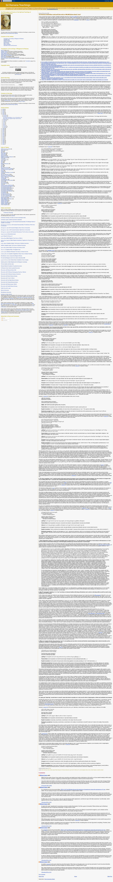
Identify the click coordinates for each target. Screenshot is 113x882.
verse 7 (102, 464)
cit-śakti (2, 158)
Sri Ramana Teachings (18, 5)
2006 (3, 144)
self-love (2, 181)
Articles (13, 96)
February (5, 126)
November (5, 116)
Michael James (43, 775)
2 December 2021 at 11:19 (46, 872)
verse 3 (60, 647)
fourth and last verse (49, 704)
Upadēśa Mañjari (4, 199)
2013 (3, 136)
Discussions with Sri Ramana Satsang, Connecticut (11, 274)
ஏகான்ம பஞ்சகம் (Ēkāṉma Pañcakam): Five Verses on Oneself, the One (14, 251)
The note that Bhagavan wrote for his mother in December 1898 (13, 257)
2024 (3, 110)
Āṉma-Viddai (50, 769)
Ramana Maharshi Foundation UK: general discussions (11, 266)
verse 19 (90, 332)
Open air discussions (5, 290)
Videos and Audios (7, 44)
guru (2, 166)
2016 (3, 133)
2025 (3, 109)
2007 (3, 142)
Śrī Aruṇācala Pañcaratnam (6, 190)
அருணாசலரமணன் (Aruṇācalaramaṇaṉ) (8, 234)
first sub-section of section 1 (105, 544)
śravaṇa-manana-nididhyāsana (6, 185)
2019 (3, 129)
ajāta (2, 151)
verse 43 (45, 707)
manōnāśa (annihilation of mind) (7, 172)
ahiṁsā (2, 150)
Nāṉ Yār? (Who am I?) (75, 769)
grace (2, 165)
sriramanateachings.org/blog (12, 33)
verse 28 (68, 744)
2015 (3, 134)
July (4, 121)
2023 (3, 111)
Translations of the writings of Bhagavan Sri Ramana (14, 38)
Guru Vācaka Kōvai (4, 167)
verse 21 (52, 510)
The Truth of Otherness (5, 195)
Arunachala (3, 154)
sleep (2, 184)
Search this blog (7, 40)
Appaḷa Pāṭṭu (55, 769)
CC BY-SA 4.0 (18, 74)
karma (2, 170)
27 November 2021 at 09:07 (46, 785)
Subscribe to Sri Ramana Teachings (24, 297)
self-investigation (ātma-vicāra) (85, 769)
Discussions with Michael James (7, 303)
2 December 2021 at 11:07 (46, 860)
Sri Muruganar (3, 191)
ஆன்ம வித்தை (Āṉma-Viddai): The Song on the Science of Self (13, 247)
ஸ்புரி (54, 488)
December (5, 115)
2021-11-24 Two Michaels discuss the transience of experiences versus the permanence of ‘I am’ (83, 789)
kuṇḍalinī (2, 171)
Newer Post (41, 876)
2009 (3, 140)
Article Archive (6, 42)
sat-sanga (3, 178)
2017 (3, 132)
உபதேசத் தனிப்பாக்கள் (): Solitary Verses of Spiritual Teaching (16, 253)
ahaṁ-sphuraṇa (44, 769)
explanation (76, 19)
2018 (3, 131)
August (4, 120)
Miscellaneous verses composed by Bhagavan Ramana (11, 255)
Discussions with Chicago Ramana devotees (9, 282)
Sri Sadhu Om (3, 192)
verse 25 (60, 203)
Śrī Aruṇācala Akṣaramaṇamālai (7, 186)
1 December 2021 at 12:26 (46, 802)
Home (75, 876)
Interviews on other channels (6, 294)
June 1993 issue (91, 613)
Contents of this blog (7, 41)
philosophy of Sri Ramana (6, 175)
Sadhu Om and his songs (6, 288)
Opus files (15, 304)
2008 (3, 141)
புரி (67, 488)
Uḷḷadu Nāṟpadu (94, 769)
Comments (4, 320)
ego (70, 769)
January (4, 127)
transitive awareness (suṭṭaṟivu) (7, 196)
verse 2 (87, 19)
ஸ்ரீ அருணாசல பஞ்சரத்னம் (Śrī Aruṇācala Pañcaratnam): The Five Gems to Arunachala (17, 231)
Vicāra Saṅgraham (4, 204)
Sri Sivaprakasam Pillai (5, 193)
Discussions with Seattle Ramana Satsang (9, 286)
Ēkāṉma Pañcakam (4, 163)
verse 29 (100, 632)
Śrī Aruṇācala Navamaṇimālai (6, 188)
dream (2, 160)
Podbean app (4, 311)
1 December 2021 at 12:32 (46, 826)
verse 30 (65, 324)
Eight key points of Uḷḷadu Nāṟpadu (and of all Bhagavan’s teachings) (14, 261)
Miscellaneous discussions (6, 292)
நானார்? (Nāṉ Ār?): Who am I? (6, 236)
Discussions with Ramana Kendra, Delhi (8, 270)
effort (2, 161)
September (5, 119)
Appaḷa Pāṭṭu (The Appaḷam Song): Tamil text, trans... (12, 118)
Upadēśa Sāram (4, 201)
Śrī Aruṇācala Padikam (5, 189)
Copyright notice (7, 39)
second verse (107, 323)
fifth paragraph (98, 595)
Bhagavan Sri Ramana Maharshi (63, 769)
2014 (3, 135)
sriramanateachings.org (52, 9)
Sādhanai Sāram (4, 177)
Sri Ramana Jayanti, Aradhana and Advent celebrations (11, 219)
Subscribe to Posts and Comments (10, 45)
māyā (2, 173)
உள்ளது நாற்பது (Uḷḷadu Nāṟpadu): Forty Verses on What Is (11, 238)
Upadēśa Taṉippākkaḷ (5, 202)
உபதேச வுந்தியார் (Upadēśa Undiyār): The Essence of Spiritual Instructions (15, 243)
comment (45, 829)
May (4, 124)
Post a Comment (42, 874)
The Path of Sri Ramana (5, 194)
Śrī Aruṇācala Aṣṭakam (5, 187)
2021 (3, 114)
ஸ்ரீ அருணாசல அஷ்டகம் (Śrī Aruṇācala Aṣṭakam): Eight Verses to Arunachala (15, 229)
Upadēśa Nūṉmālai (4, 200)
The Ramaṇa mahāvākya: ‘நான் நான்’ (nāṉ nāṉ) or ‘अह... (12, 117)
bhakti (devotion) (4, 157)
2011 (3, 138)
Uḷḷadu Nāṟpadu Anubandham (6, 198)
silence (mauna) (4, 183)
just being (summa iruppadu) (6, 169)
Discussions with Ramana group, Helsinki (9, 284)
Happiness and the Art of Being (7, 168)
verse (50, 250)
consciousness (4, 159)
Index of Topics (6, 43)
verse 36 (50, 146)
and (10, 58)
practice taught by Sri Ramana (6, 176)
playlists (13, 215)
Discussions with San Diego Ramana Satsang (9, 280)
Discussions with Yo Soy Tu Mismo (7, 278)
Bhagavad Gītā (4, 155)
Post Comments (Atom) (50, 879)
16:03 (50, 768)
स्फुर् (110, 482)
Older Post (109, 876)
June (4, 123)
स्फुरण (65, 482)
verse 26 (77, 820)
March (4, 125)
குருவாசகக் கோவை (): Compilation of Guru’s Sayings (14, 259)
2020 (3, 128)
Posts (3, 318)
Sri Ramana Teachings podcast (23, 309)
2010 (3, 139)
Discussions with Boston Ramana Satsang (9, 276)
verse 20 (51, 324)
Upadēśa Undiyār (100, 769)
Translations (27, 61)
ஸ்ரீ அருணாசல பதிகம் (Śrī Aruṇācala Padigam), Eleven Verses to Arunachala (15, 227)
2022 (3, 112)
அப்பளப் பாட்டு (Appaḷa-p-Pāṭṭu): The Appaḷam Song (10, 249)
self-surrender (3, 182)
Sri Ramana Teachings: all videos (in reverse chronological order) (13, 217)
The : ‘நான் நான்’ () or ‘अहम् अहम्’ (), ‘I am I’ (60, 14)
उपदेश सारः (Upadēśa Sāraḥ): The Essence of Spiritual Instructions (13, 245)
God (2, 164)
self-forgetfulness (4, 179)
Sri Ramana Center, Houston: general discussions (10, 268)
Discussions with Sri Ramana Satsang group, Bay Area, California (13, 272)
